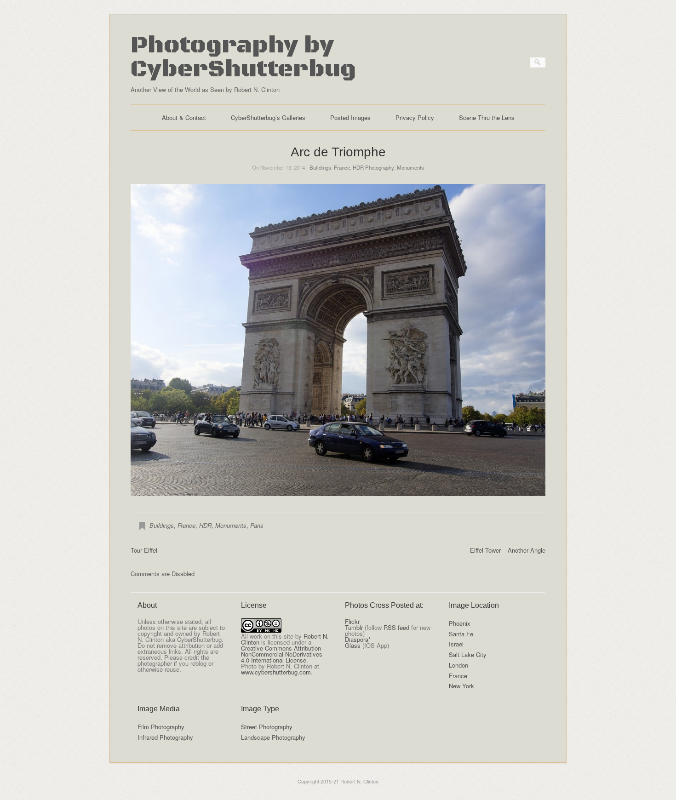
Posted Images (350, 117)
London (458, 665)
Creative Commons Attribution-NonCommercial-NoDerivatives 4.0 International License (282, 654)
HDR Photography (373, 167)
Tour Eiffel (144, 550)
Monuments (410, 167)
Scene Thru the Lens (487, 117)
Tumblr (354, 627)
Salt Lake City (468, 654)
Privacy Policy (414, 117)
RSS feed (396, 627)
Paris (257, 525)
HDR (205, 525)
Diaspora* (358, 639)
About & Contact (184, 117)
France (342, 167)
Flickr (352, 621)
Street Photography (266, 726)
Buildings (320, 167)
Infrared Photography (165, 737)
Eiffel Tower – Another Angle (507, 550)
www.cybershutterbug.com (276, 672)
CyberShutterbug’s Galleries (268, 117)
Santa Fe (461, 633)
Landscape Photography (273, 737)
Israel (456, 644)
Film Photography (160, 726)
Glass (353, 645)
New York (461, 685)
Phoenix (459, 623)
